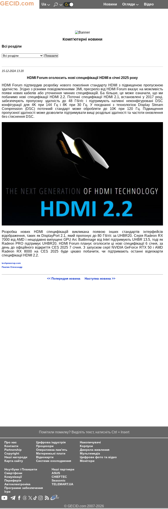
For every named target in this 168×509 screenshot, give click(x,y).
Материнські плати (50, 453)
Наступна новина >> (100, 278)
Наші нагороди (15, 457)
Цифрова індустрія (51, 442)
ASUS (56, 473)
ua (44, 4)
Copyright (11, 453)
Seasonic (58, 480)
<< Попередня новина (63, 278)
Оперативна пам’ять (51, 449)
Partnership (13, 449)
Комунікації (13, 476)
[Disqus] (82, 334)
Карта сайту (13, 461)
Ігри (7, 491)
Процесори (45, 446)
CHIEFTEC (59, 476)
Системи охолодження (53, 461)
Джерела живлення (94, 449)
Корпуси (86, 446)
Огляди (129, 4)
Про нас (10, 442)
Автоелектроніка (17, 484)
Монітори (87, 461)
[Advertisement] (82, 20)
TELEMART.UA (62, 484)
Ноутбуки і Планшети (20, 469)
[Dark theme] (68, 4)
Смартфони (13, 473)
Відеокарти (45, 457)
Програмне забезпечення (23, 488)
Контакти (11, 446)
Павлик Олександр (12, 267)
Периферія (12, 480)
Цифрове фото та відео (98, 457)
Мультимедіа (90, 453)
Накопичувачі (90, 442)
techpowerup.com (11, 263)
